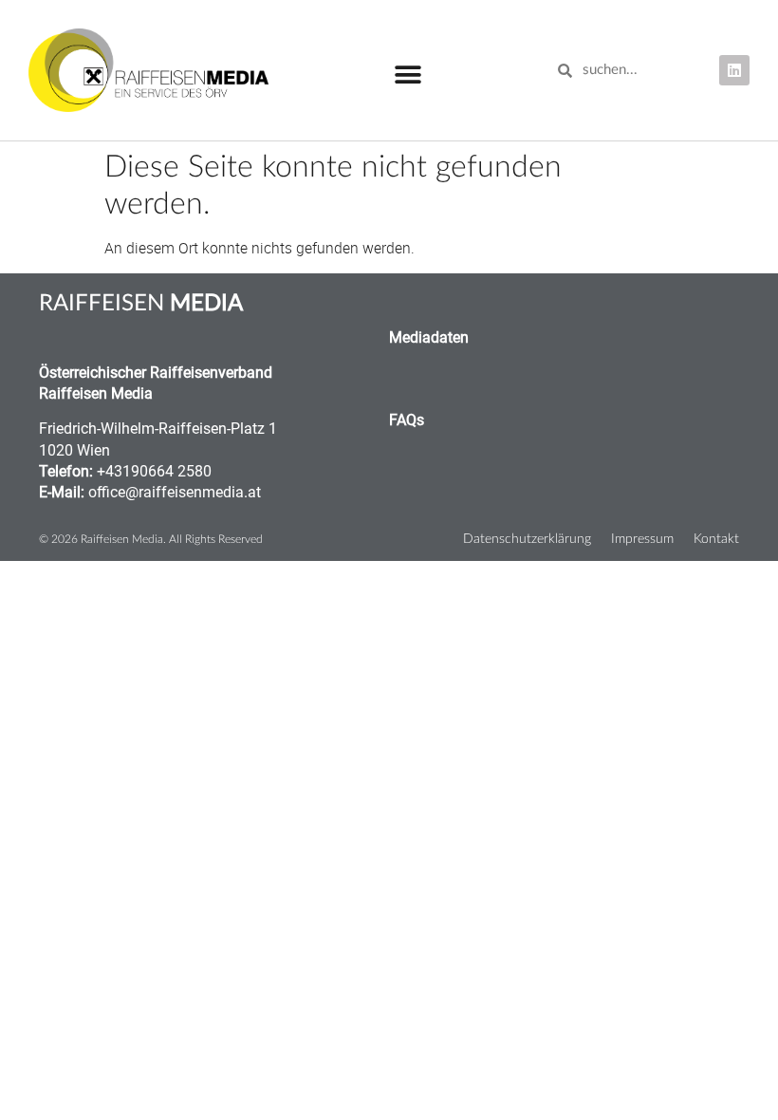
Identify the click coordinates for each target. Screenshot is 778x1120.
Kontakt (716, 539)
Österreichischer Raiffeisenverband (155, 373)
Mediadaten (429, 337)
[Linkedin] (734, 70)
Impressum (642, 539)
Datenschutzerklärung (527, 539)
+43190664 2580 (154, 471)
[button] (407, 75)
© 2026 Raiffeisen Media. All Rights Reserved (151, 539)
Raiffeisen (141, 303)
